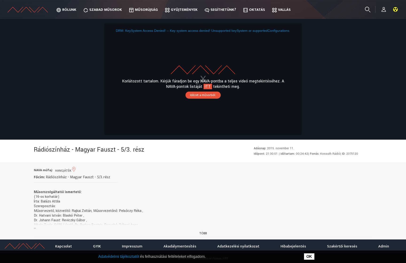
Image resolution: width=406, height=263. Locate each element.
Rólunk (69, 10)
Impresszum (132, 246)
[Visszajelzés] (367, 170)
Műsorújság (146, 10)
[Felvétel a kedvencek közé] (325, 170)
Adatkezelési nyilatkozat (238, 246)
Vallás (284, 10)
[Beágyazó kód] (350, 170)
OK (309, 257)
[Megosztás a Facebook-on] (359, 170)
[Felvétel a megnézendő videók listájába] (333, 170)
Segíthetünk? (223, 10)
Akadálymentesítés (180, 246)
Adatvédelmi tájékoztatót (119, 257)
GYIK (97, 246)
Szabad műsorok (105, 10)
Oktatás (257, 10)
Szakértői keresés (342, 246)
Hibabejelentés (293, 246)
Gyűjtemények (184, 10)
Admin (383, 246)
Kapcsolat (63, 246)
